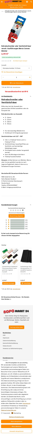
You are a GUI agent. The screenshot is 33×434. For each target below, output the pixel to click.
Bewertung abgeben (16, 216)
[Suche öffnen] (31, 1)
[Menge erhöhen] (30, 77)
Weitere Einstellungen (16, 417)
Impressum (26, 403)
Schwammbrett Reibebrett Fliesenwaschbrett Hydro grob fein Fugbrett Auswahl (9, 269)
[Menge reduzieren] (3, 77)
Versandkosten (16, 87)
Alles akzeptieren (16, 421)
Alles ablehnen (16, 426)
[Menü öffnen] (2, 1)
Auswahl (3, 65)
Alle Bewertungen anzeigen (20, 61)
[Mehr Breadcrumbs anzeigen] (2, 11)
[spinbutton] (16, 77)
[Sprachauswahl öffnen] (27, 1)
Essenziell (6, 413)
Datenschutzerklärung (8, 410)
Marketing (17, 413)
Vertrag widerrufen (16, 327)
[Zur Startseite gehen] (13, 1)
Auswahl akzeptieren (16, 431)
